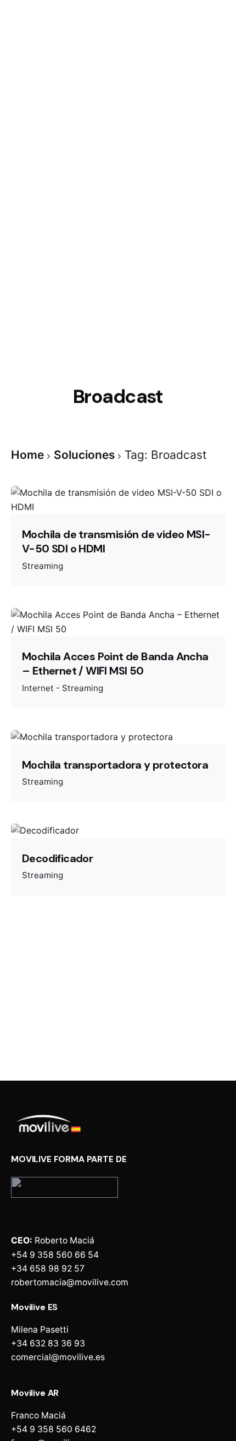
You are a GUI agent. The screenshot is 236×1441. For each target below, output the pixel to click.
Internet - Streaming (62, 688)
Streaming (42, 566)
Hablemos (197, 86)
